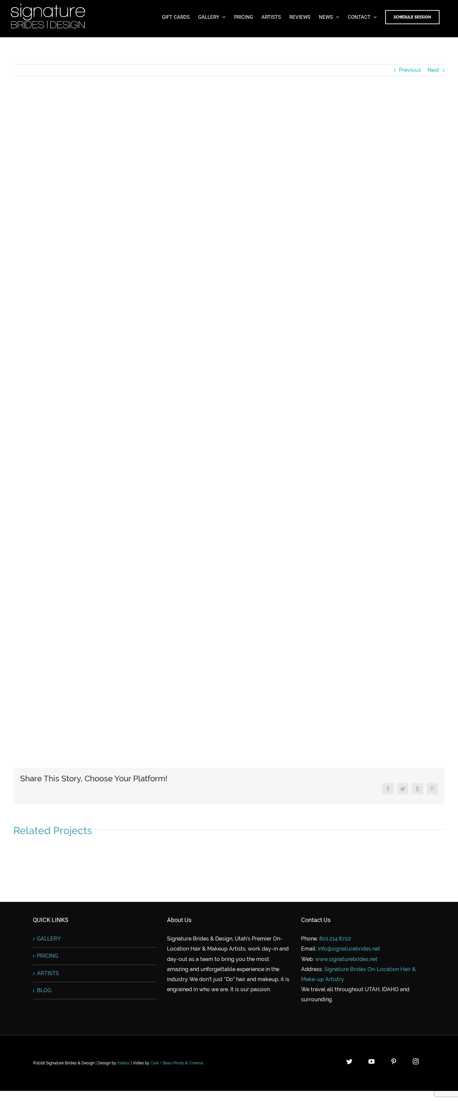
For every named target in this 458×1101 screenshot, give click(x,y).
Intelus (123, 1063)
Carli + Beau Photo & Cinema (177, 1063)
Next (433, 70)
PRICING (47, 956)
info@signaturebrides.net (349, 949)
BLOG (44, 990)
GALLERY (49, 938)
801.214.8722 (335, 938)
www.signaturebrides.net (346, 959)
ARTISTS (48, 973)
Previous (410, 70)
